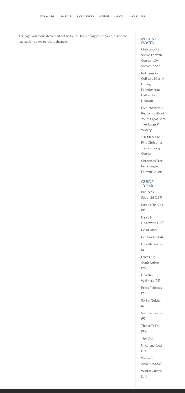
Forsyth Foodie (151, 244)
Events (66, 15)
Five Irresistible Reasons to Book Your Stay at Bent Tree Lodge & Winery (153, 119)
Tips (144, 338)
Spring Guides (151, 300)
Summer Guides (152, 313)
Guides (104, 15)
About (120, 15)
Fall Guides (149, 237)
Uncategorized (151, 345)
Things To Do (150, 326)
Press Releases (151, 288)
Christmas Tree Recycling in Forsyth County (152, 166)
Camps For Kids (152, 205)
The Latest (48, 15)
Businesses (85, 15)
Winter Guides (151, 371)
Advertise (137, 15)
